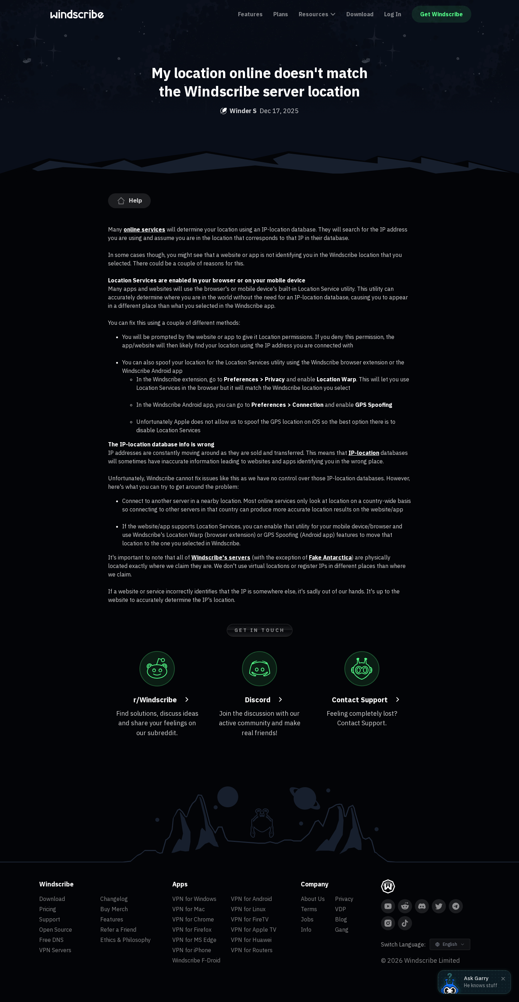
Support (49, 919)
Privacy (344, 898)
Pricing (47, 909)
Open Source (55, 929)
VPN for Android (251, 898)
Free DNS (51, 939)
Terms (309, 909)
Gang (341, 929)
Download (360, 14)
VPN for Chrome (193, 919)
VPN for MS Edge (194, 939)
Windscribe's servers (220, 557)
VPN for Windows (194, 898)
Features (250, 14)
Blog (341, 919)
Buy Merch (114, 909)
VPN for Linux (248, 909)
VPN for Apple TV (253, 929)
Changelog (114, 898)
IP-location (363, 452)
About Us (313, 898)
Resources (313, 14)
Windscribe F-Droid (196, 960)
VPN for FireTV (250, 919)
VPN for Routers (252, 950)
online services (144, 229)
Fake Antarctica (330, 557)
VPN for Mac (188, 909)
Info (306, 929)
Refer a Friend (118, 929)
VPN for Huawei (251, 939)
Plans (280, 14)
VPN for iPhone (191, 950)
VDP (340, 909)
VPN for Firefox (191, 929)
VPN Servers (55, 950)
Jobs (307, 919)
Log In (392, 14)
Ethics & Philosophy (125, 939)
